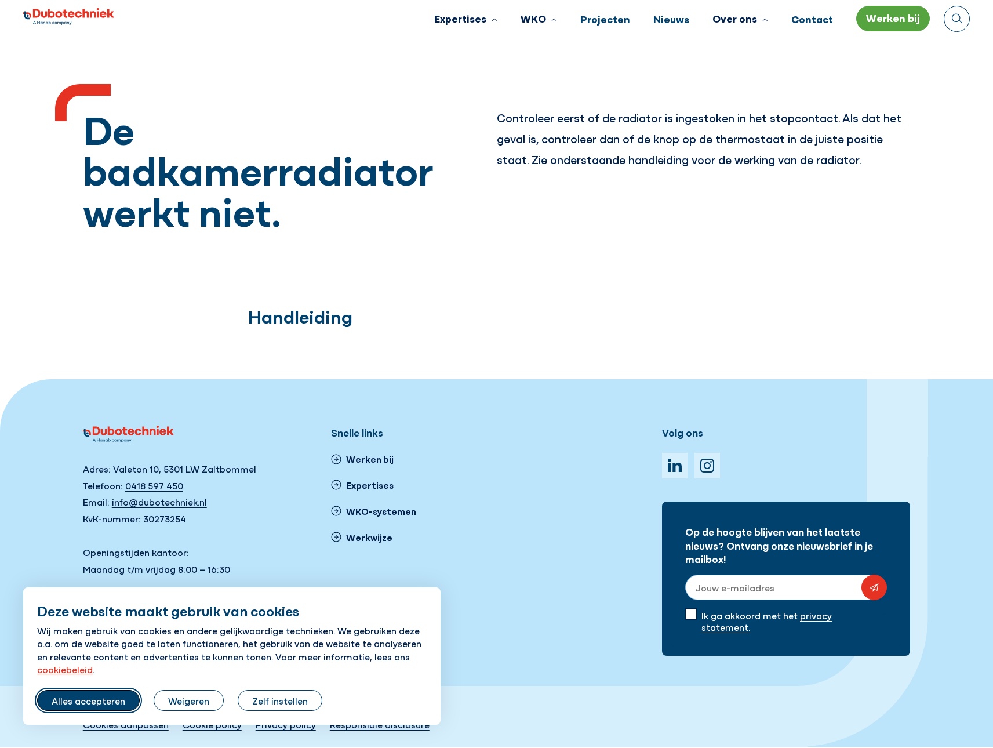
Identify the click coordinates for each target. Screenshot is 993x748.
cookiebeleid (65, 669)
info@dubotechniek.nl (159, 501)
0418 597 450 (154, 485)
